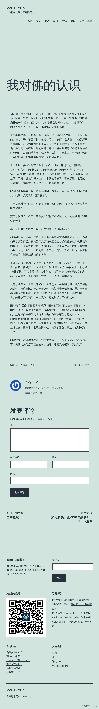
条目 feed (57, 657)
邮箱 (55, 457)
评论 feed (57, 661)
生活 (64, 21)
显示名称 (15, 457)
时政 (47, 21)
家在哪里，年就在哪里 (76, 600)
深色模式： (87, 705)
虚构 (72, 21)
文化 (38, 21)
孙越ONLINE (13, 672)
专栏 (81, 21)
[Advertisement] (49, 55)
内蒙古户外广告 (14, 652)
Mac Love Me (16, 8)
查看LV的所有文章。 (34, 393)
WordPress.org (60, 665)
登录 (54, 652)
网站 (12, 473)
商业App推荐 (13, 656)
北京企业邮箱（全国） (18, 660)
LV (53, 600)
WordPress (24, 696)
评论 (13, 425)
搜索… (55, 559)
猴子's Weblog (14, 664)
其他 (90, 21)
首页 (30, 21)
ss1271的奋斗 (13, 668)
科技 (55, 21)
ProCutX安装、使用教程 (77, 613)
